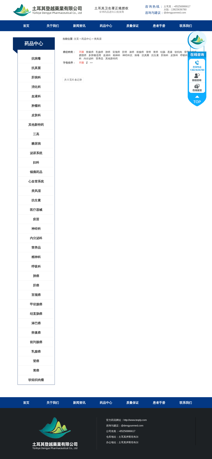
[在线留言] (197, 86)
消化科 (36, 86)
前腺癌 (140, 52)
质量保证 (132, 25)
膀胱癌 (82, 55)
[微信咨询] (197, 76)
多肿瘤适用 (95, 55)
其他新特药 (36, 124)
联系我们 (186, 25)
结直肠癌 (36, 313)
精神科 (36, 257)
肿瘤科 (36, 105)
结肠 (162, 52)
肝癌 (36, 285)
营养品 (36, 247)
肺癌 (36, 276)
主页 (76, 39)
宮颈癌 (116, 52)
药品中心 (106, 25)
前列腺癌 (36, 342)
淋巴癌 (36, 323)
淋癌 (131, 52)
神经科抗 (127, 55)
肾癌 (36, 361)
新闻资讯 (79, 25)
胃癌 (36, 370)
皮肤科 (36, 115)
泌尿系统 (36, 153)
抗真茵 (36, 68)
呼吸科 (36, 266)
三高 (36, 134)
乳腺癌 (36, 351)
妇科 (36, 162)
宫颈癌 (36, 294)
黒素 (169, 52)
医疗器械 (36, 209)
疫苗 (36, 219)
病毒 (137, 55)
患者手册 (159, 25)
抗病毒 (36, 58)
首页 (26, 25)
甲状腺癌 (36, 304)
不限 (81, 52)
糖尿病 (36, 143)
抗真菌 (145, 55)
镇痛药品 (36, 172)
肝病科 (36, 77)
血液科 (36, 96)
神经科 (36, 228)
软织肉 (178, 52)
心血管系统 (36, 181)
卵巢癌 (36, 332)
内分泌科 (36, 238)
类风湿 (36, 190)
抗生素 (36, 200)
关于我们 (53, 25)
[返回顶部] (197, 98)
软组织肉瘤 (36, 380)
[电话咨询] (197, 65)
